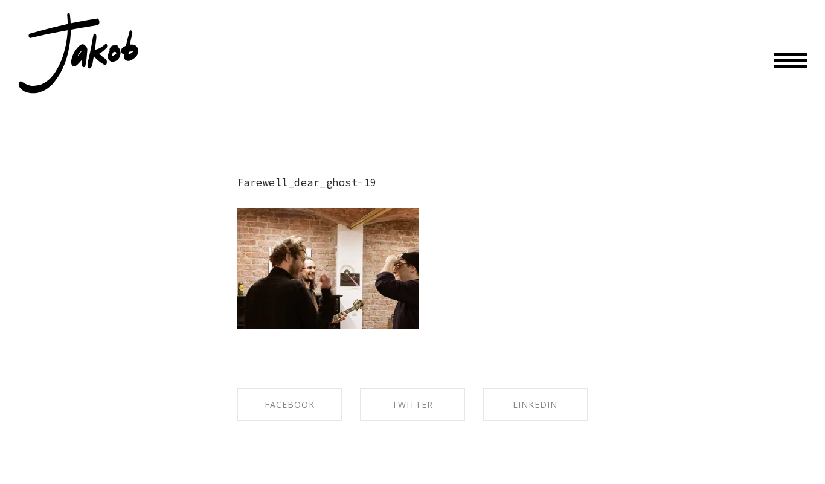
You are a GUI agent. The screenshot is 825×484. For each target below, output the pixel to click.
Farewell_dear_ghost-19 (307, 182)
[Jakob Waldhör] (78, 53)
